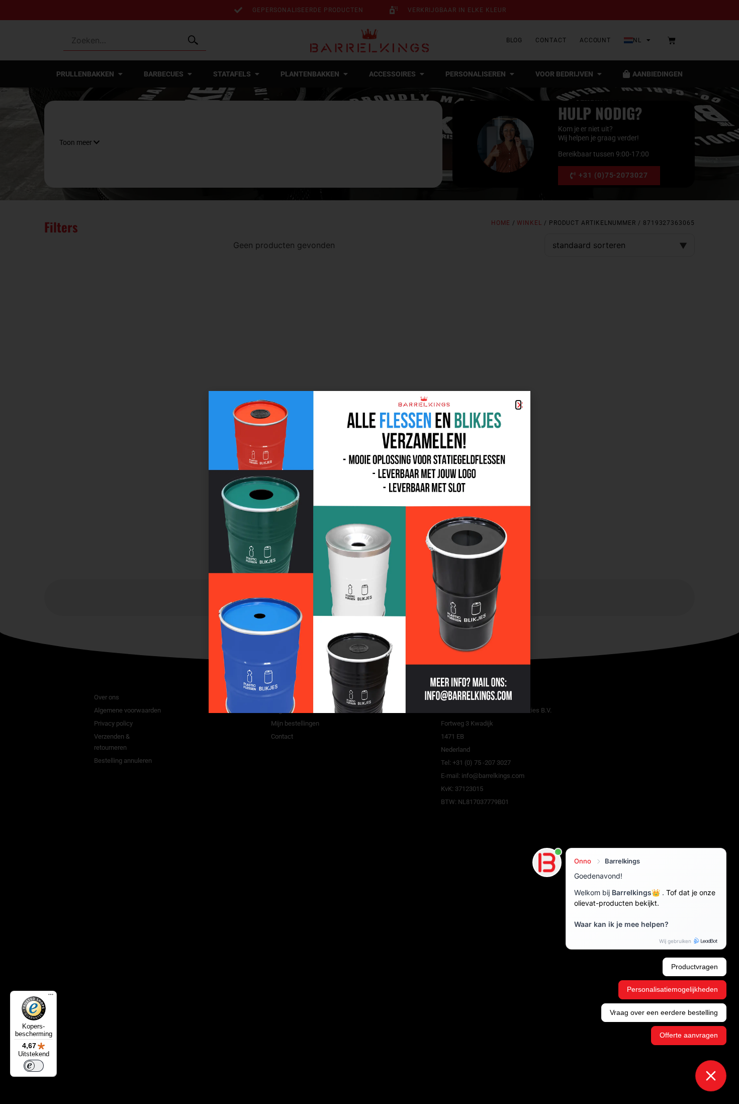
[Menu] (51, 997)
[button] (518, 405)
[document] (369, 552)
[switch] (34, 1066)
